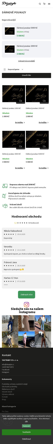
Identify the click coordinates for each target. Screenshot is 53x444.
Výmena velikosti (8, 394)
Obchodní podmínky (9, 386)
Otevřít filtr (26, 75)
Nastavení (26, 426)
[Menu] (49, 3)
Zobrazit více (27, 294)
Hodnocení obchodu (27, 216)
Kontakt (5, 397)
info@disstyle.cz (8, 364)
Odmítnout (26, 439)
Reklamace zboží (8, 389)
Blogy (4, 399)
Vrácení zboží (7, 392)
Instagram (5, 372)
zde (26, 421)
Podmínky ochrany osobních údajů (14, 384)
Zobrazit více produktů (26, 61)
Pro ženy (5, 411)
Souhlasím (27, 432)
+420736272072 (8, 367)
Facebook (5, 369)
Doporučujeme (13, 69)
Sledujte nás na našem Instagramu (27, 310)
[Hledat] (40, 4)
